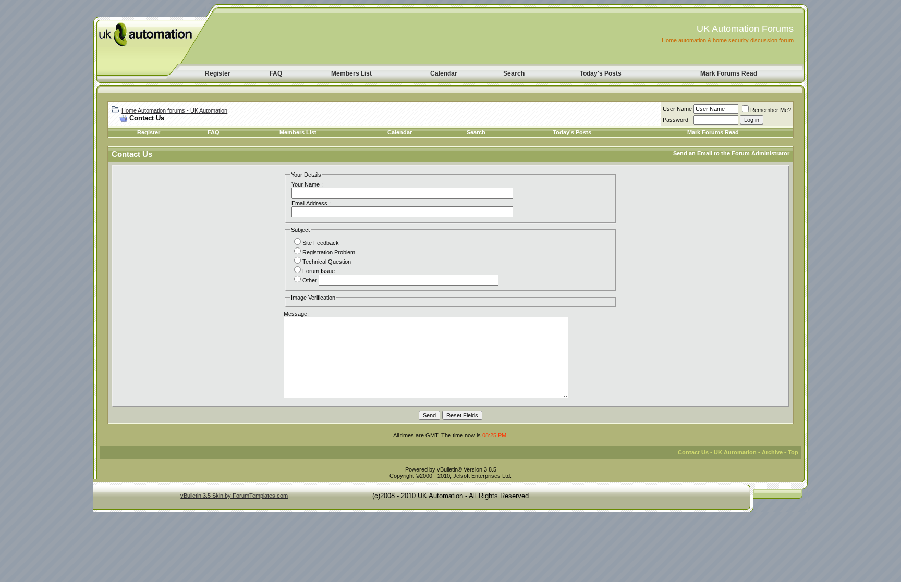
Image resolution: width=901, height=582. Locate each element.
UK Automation (735, 452)
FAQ (276, 73)
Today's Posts (601, 73)
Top (793, 452)
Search (514, 73)
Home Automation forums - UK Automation (174, 110)
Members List (351, 73)
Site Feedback (320, 243)
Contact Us (693, 452)
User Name (677, 109)
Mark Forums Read (728, 73)
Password (675, 120)
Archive (772, 452)
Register (217, 73)
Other (309, 280)
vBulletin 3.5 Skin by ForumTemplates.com (234, 495)
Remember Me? (770, 110)
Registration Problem (328, 252)
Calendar (443, 73)
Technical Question (326, 261)
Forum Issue (318, 271)
